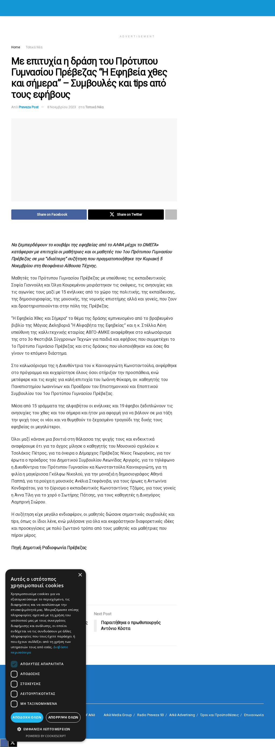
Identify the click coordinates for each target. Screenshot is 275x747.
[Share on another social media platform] (171, 214)
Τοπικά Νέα (34, 47)
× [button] (80, 575)
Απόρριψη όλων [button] (63, 717)
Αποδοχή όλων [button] (27, 717)
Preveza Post (29, 107)
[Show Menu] (13, 8)
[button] (46, 729)
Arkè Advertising (182, 715)
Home (15, 47)
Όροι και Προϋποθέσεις (219, 715)
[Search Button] (261, 8)
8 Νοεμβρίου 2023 (61, 107)
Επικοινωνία (254, 715)
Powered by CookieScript (46, 736)
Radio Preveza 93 (150, 715)
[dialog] (45, 655)
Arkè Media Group (118, 715)
